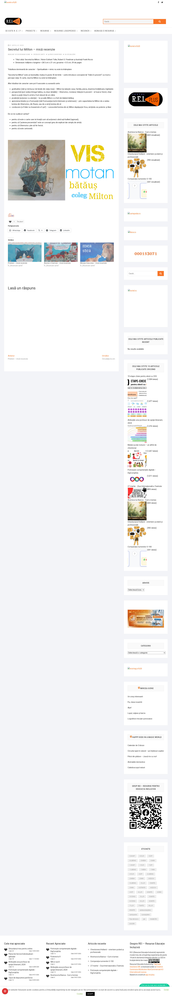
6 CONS (132, 901)
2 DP (140, 874)
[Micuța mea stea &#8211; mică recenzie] (97, 252)
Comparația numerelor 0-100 (102, 961)
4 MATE (149, 892)
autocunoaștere (145, 910)
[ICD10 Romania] (146, 611)
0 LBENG (133, 860)
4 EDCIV (153, 887)
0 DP (150, 856)
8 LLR (151, 905)
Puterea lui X (55, 957)
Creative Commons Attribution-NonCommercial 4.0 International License (146, 969)
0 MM (153, 860)
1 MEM (143, 869)
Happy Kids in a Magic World (147, 737)
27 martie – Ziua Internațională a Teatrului (107, 966)
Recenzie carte (39, 54)
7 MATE (141, 905)
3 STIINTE (142, 887)
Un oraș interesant (135, 696)
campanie (133, 915)
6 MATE (151, 901)
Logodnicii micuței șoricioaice (140, 719)
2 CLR (132, 874)
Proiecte (30, 31)
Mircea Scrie (147, 688)
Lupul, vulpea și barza (136, 713)
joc (144, 919)
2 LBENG (150, 874)
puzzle (132, 923)
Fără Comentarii (55, 54)
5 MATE (151, 896)
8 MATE (132, 910)
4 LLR (140, 892)
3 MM (132, 887)
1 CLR (142, 865)
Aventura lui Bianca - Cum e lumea (64, 975)
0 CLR (142, 856)
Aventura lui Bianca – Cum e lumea (104, 957)
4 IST (131, 892)
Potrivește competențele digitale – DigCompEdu (104, 971)
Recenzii (85, 31)
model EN (153, 919)
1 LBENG (133, 869)
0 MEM (143, 860)
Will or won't (55, 962)
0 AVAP (132, 856)
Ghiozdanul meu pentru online (20, 949)
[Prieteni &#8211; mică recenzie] (25, 252)
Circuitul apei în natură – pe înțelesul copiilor (146, 751)
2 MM (141, 878)
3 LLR (143, 883)
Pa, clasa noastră (135, 702)
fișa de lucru (134, 919)
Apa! (129, 707)
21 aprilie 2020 (17, 45)
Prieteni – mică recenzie (17, 263)
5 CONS (132, 896)
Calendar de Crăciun (136, 745)
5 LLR (142, 896)
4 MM (159, 892)
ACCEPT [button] (90, 994)
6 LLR (142, 901)
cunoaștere (145, 915)
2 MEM (132, 878)
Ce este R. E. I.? (13, 31)
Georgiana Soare (23, 54)
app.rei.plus (149, 975)
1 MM (153, 869)
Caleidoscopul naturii (136, 767)
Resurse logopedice (65, 31)
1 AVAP (132, 865)
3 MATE (152, 883)
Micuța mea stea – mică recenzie (93, 263)
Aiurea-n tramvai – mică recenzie (57, 263)
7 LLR (132, 905)
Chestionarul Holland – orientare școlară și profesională (107, 951)
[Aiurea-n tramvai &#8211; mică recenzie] (61, 252)
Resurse (44, 31)
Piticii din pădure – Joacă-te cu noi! (142, 756)
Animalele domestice (136, 762)
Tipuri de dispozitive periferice (20, 978)
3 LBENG (133, 883)
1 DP (150, 865)
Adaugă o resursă (104, 31)
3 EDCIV (151, 878)
